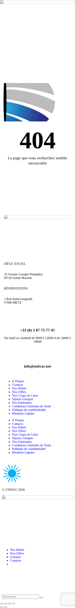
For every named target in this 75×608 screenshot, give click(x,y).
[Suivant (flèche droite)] (5, 607)
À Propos (18, 381)
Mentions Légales (23, 413)
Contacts (17, 384)
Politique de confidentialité (29, 410)
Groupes (15, 557)
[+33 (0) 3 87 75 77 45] (38, 317)
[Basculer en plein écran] (5, 603)
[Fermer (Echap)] (13, 603)
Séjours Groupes (22, 399)
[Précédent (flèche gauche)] (1, 607)
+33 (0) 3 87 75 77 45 (37, 330)
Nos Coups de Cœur (25, 395)
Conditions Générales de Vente (31, 406)
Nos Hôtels (19, 388)
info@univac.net (37, 366)
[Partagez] (9, 603)
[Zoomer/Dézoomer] (1, 603)
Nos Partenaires (22, 402)
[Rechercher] (41, 597)
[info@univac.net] (38, 352)
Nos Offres (19, 392)
